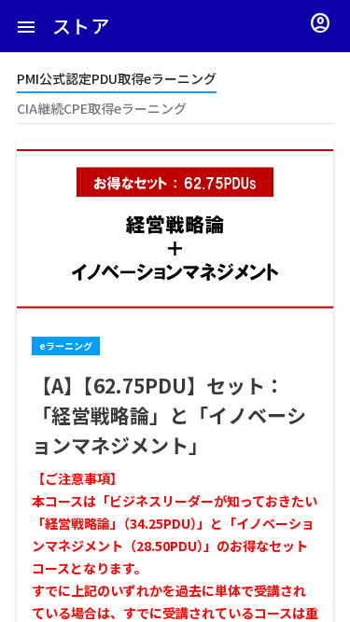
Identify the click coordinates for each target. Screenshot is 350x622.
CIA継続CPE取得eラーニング (102, 108)
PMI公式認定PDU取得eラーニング (117, 78)
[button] (26, 26)
